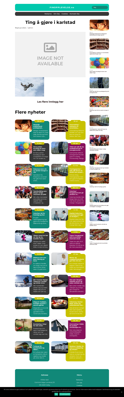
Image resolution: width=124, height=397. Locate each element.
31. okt (39, 320)
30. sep (39, 343)
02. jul (76, 121)
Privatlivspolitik (65, 394)
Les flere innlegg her (50, 101)
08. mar (39, 188)
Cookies (65, 14)
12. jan (39, 276)
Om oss (57, 14)
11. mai (39, 143)
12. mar (39, 165)
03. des (75, 276)
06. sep (75, 343)
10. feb (39, 254)
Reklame (48, 14)
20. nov (75, 298)
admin (30, 28)
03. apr (75, 143)
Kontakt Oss (74, 14)
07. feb (75, 254)
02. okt (75, 320)
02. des (39, 298)
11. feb (39, 232)
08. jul (39, 121)
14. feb (39, 210)
